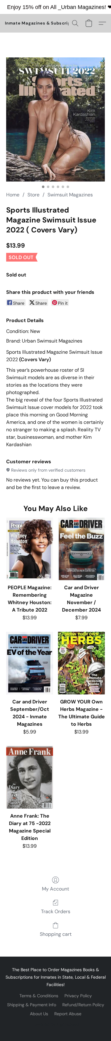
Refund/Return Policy (83, 1004)
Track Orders (55, 911)
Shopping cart (56, 934)
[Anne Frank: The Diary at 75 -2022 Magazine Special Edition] (29, 777)
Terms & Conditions (38, 995)
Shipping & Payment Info (31, 1004)
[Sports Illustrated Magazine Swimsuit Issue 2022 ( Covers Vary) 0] (55, 119)
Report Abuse (67, 1013)
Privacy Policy (78, 995)
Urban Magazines (83, 7)
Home (12, 194)
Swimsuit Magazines (70, 194)
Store (33, 194)
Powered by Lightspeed (55, 1024)
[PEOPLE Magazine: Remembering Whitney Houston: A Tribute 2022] (29, 549)
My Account (55, 889)
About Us (39, 1013)
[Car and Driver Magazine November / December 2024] (81, 549)
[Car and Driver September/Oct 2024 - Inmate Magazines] (29, 663)
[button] (43, 23)
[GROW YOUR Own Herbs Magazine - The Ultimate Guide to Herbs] (81, 663)
